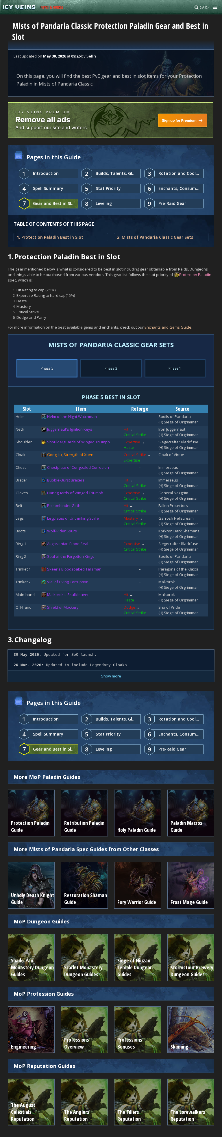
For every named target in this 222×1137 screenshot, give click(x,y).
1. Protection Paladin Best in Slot (50, 237)
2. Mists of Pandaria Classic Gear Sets (155, 237)
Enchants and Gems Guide (168, 327)
